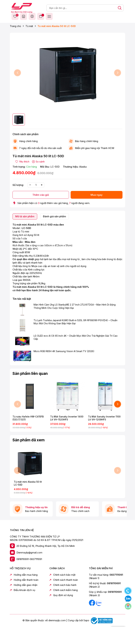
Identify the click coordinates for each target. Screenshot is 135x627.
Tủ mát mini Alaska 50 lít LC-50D (28, 483)
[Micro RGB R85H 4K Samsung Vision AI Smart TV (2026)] (22, 356)
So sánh (40, 161)
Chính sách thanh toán (65, 579)
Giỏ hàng (40, 16)
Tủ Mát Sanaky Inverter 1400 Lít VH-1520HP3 (66, 418)
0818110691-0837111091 (29, 559)
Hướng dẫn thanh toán (26, 579)
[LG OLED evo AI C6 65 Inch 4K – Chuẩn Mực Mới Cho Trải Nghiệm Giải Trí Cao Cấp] (22, 340)
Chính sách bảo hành (64, 585)
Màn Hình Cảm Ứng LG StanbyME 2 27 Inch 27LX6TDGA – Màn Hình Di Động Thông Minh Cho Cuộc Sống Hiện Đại (75, 306)
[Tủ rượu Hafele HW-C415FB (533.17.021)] (30, 396)
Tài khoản (32, 16)
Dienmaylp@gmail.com (29, 552)
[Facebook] (92, 602)
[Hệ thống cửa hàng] (23, 16)
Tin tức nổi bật (22, 298)
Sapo (86, 620)
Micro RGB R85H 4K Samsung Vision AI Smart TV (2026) (64, 351)
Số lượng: (18, 185)
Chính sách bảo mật (64, 574)
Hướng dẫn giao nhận (25, 585)
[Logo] (21, 7)
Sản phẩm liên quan (30, 373)
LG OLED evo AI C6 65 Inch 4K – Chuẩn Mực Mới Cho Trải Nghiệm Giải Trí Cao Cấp (76, 337)
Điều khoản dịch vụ (24, 590)
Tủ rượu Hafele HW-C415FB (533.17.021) (28, 418)
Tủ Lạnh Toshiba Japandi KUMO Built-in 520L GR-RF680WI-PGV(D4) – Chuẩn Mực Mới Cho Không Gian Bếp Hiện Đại (75, 322)
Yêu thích (16, 15)
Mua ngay (97, 194)
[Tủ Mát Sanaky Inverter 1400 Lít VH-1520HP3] (67, 396)
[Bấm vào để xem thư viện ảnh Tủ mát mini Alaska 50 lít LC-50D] (67, 72)
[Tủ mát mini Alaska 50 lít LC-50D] (30, 463)
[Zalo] (99, 602)
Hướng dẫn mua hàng (26, 574)
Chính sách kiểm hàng (65, 590)
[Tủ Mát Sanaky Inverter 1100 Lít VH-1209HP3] (105, 396)
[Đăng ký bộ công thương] (101, 620)
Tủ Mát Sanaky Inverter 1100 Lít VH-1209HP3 (104, 418)
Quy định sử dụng (63, 595)
